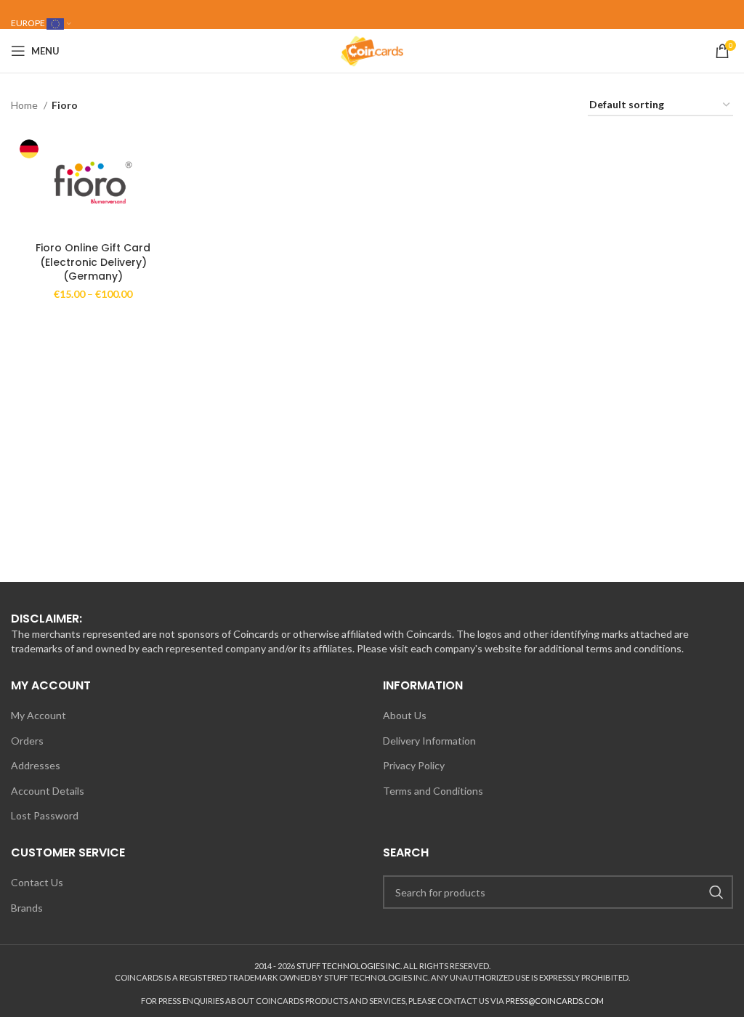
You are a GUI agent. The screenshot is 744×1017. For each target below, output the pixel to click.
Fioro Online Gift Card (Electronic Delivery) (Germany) (93, 261)
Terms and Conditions (433, 791)
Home (25, 105)
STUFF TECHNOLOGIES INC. (349, 966)
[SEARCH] (716, 892)
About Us (404, 715)
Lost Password (44, 815)
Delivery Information (429, 740)
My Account (38, 715)
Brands (27, 907)
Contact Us (37, 882)
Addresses (35, 765)
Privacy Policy (414, 765)
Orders (27, 740)
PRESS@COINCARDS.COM (555, 1000)
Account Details (47, 791)
